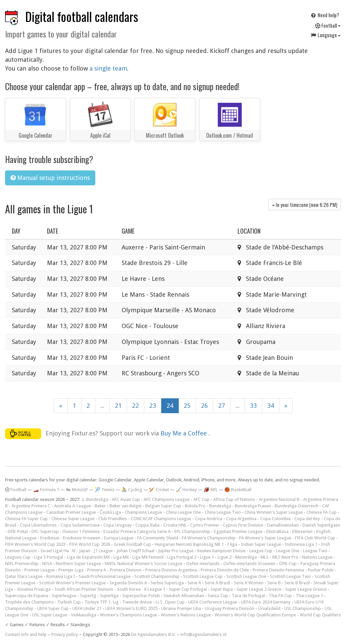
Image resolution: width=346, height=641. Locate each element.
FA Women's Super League (265, 537)
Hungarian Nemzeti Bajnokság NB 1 (189, 544)
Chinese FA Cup (321, 512)
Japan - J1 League (96, 550)
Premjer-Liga (70, 569)
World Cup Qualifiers (320, 614)
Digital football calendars (81, 16)
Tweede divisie (137, 602)
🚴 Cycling (131, 489)
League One (287, 550)
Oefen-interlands (203, 563)
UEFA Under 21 (86, 608)
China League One (183, 512)
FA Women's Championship (209, 537)
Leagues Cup (17, 557)
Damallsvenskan (283, 525)
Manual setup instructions (53, 177)
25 (187, 405)
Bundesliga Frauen (253, 505)
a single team (108, 68)
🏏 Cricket (159, 489)
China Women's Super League (274, 512)
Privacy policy (64, 634)
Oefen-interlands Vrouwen (249, 563)
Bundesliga (220, 505)
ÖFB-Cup (288, 563)
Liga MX (121, 557)
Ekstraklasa (277, 531)
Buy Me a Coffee (184, 432)
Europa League (118, 537)
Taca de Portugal (248, 595)
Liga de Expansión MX (88, 557)
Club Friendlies (112, 518)
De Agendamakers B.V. (153, 634)
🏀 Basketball (237, 489)
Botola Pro (195, 505)
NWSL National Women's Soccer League (143, 563)
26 (204, 405)
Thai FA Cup (280, 595)
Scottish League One (246, 576)
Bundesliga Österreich (296, 505)
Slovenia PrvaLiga (34, 589)
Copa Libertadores (38, 525)
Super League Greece (306, 589)
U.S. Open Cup (170, 602)
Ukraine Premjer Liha (181, 608)
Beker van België (125, 505)
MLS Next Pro (285, 557)
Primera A (96, 569)
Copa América (208, 518)
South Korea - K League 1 (141, 589)
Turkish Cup (69, 602)
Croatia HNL (175, 525)
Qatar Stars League (24, 576)
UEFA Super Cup (53, 608)
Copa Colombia (275, 518)
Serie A (194, 582)
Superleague (64, 595)
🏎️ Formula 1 (46, 489)
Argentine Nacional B (279, 499)
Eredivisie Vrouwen (81, 537)
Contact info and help (26, 634)
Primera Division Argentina (171, 569)
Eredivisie (49, 537)
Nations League (317, 557)
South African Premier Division (83, 589)
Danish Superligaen (321, 525)
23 (152, 405)
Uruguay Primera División (229, 608)
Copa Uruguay (117, 525)
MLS (265, 557)
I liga (232, 544)
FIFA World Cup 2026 (89, 544)
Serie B (274, 582)
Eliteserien (302, 531)
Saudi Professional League (105, 576)
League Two (315, 550)
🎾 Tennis (105, 489)
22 (135, 405)
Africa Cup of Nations (234, 499)
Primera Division (126, 569)
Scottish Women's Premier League (72, 582)
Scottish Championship (156, 576)
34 (270, 405)
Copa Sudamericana (80, 525)
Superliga (109, 595)
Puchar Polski (320, 569)
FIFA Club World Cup (315, 537)
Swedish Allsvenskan (184, 595)
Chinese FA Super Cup (26, 518)
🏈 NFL (211, 489)
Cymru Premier (204, 525)
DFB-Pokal (18, 531)
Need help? (328, 15)
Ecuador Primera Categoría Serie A (137, 531)
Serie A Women (249, 582)
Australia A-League (72, 505)
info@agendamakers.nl (203, 634)
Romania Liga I (60, 576)
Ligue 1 (207, 557)
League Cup (260, 550)
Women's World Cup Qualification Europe (255, 614)
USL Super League (49, 614)
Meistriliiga (246, 557)
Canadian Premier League (71, 512)
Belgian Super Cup (163, 505)
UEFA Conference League (212, 602)
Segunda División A (128, 582)
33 (253, 405)
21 (118, 405)
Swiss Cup (218, 595)
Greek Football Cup (132, 544)
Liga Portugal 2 (181, 557)
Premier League (39, 569)
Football (329, 25)
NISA (47, 563)
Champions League (143, 512)
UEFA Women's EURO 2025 (131, 608)
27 (221, 405)
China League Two (223, 512)
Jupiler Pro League (176, 550)
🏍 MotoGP (77, 489)
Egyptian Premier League (238, 531)
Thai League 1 (309, 595)
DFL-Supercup (45, 531)
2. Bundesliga (94, 499)
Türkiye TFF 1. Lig (101, 602)
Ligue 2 (224, 557)
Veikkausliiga (83, 614)
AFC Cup (201, 499)
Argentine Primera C (30, 505)
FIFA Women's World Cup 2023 (35, 544)
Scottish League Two (290, 576)
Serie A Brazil (217, 582)
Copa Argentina (241, 518)
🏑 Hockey (186, 489)
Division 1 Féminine (81, 531)
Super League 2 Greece (259, 589)
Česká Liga (110, 512)
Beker (100, 505)
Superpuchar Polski (141, 595)
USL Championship (302, 608)
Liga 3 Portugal (48, 557)
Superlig (88, 595)
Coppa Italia (147, 525)
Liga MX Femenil (148, 557)
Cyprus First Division (243, 525)
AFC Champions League (167, 499)
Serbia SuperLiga (167, 582)
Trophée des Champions (29, 602)
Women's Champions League (128, 614)
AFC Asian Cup (126, 499)
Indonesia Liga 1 (301, 544)
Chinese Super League (73, 518)
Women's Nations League (186, 614)
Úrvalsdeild (269, 608)
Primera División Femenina (278, 569)
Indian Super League (261, 544)
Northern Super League (78, 563)
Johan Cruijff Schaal (135, 550)
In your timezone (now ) (306, 204)
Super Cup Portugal (188, 589)
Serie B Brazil (297, 582)
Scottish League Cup (203, 576)
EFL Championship (192, 531)
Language (327, 34)
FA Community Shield (157, 537)
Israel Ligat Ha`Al (58, 550)
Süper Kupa (222, 589)
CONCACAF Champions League (161, 518)
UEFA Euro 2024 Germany (266, 602)
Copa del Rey (307, 518)
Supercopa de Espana (26, 595)
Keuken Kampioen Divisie (221, 550)
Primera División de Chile (225, 569)
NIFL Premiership (22, 563)
